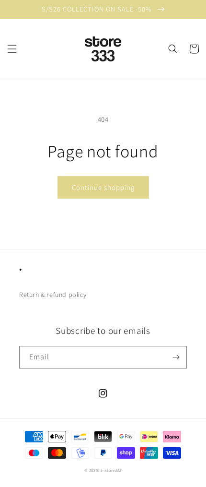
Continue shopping (103, 187)
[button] (12, 48)
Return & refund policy (52, 294)
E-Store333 (111, 470)
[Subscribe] (175, 357)
